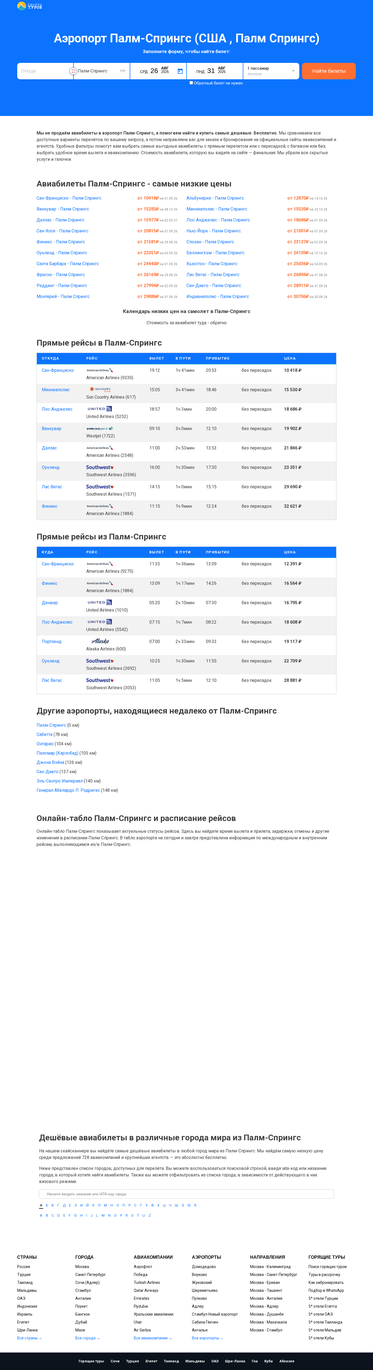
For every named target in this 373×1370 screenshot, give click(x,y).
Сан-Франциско (58, 370)
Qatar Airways (146, 1290)
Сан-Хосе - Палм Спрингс (62, 230)
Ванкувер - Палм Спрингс (63, 209)
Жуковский (202, 1282)
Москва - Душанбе (267, 1314)
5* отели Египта (323, 1306)
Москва (82, 1266)
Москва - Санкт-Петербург (273, 1274)
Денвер (50, 602)
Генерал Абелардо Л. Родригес (69, 790)
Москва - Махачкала (268, 1322)
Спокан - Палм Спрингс (210, 241)
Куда (82, 62)
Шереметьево (205, 1290)
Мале (80, 1330)
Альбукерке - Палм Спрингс (215, 198)
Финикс (49, 506)
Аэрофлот (143, 1266)
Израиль (24, 1314)
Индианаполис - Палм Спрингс (218, 296)
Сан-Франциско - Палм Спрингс (69, 198)
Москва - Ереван (265, 1282)
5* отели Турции (323, 1298)
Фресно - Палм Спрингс (61, 274)
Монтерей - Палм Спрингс (63, 296)
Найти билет (322, 370)
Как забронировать (326, 1282)
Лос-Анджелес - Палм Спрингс (218, 220)
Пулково (199, 1298)
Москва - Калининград (270, 1266)
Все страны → (29, 1338)
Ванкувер (51, 428)
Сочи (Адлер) (87, 1282)
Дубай (81, 1322)
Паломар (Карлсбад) (58, 753)
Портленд (51, 641)
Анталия (83, 1298)
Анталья (200, 1330)
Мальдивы (27, 1290)
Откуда (27, 62)
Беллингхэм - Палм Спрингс (215, 252)
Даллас (49, 448)
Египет (23, 1322)
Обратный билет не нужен (218, 83)
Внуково (199, 1274)
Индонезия (27, 1306)
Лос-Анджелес (57, 409)
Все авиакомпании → (153, 1338)
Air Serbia (142, 1330)
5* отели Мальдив (325, 1330)
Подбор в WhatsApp (326, 1290)
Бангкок (82, 1314)
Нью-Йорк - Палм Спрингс (214, 230)
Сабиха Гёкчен (205, 1322)
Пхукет (81, 1306)
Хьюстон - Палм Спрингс (212, 263)
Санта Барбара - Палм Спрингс (68, 263)
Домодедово (204, 1266)
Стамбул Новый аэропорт (215, 1314)
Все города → (87, 1338)
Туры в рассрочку (324, 1274)
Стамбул (83, 1290)
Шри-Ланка (27, 1330)
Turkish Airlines (147, 1282)
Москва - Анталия (266, 1298)
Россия (23, 1266)
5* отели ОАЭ (321, 1314)
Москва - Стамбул (266, 1330)
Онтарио (46, 743)
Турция (24, 1274)
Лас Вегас (52, 486)
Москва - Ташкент (266, 1290)
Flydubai (141, 1306)
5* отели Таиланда (325, 1322)
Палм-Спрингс (52, 725)
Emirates (141, 1298)
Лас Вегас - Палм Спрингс (213, 274)
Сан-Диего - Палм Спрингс (214, 285)
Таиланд (25, 1282)
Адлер (198, 1306)
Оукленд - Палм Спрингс (62, 252)
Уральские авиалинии (153, 1314)
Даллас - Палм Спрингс (60, 220)
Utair (138, 1322)
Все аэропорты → (208, 1338)
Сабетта (45, 734)
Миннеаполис (56, 389)
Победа (140, 1274)
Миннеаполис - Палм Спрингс (217, 209)
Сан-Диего (48, 771)
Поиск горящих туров (328, 1266)
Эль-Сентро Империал (60, 781)
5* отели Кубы (321, 1338)
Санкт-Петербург (90, 1274)
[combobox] (45, 71)
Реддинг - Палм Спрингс (62, 285)
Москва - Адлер (264, 1306)
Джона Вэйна (51, 762)
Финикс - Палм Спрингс (61, 241)
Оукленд (51, 467)
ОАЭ (21, 1298)
